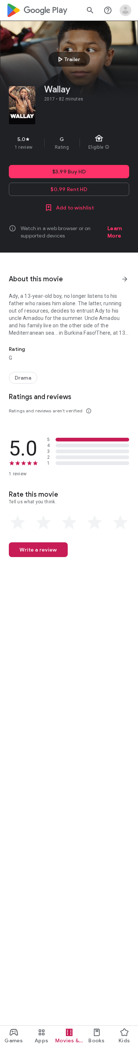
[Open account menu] (125, 10)
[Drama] (23, 377)
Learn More (114, 232)
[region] (69, 143)
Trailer (68, 59)
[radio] (17, 522)
